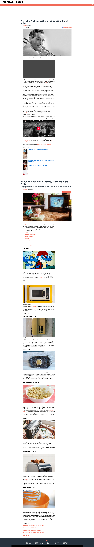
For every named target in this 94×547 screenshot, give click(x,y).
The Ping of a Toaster (28, 243)
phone (46, 339)
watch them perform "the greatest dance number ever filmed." (38, 141)
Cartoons (26, 232)
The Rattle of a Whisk (28, 245)
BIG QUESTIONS (69, 2)
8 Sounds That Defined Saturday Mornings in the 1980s (33, 525)
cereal (33, 406)
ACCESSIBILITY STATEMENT (39, 543)
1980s (25, 224)
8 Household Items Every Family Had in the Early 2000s (33, 532)
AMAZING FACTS (33, 2)
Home (24, 535)
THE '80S (27, 535)
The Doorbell (27, 238)
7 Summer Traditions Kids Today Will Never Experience (33, 528)
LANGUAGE (58, 2)
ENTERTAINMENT (40, 2)
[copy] (28, 27)
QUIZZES (63, 2)
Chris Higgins (24, 25)
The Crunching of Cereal (29, 240)
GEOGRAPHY (47, 2)
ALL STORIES (75, 2)
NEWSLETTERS (49, 542)
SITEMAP (48, 543)
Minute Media (45, 546)
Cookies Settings (65, 543)
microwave (33, 306)
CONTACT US (37, 542)
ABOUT (27, 542)
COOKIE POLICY (65, 542)
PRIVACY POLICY (57, 542)
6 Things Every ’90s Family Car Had (29, 527)
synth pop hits (32, 449)
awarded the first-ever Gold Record (46, 79)
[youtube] (92, 4)
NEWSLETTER (26, 2)
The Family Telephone (29, 236)
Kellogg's (26, 479)
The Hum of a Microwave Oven (30, 234)
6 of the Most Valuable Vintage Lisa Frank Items (32, 530)
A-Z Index (56, 543)
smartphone (39, 373)
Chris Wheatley (24, 189)
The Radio (26, 242)
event (46, 82)
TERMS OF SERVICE (28, 543)
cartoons (41, 272)
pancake (49, 513)
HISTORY (53, 2)
